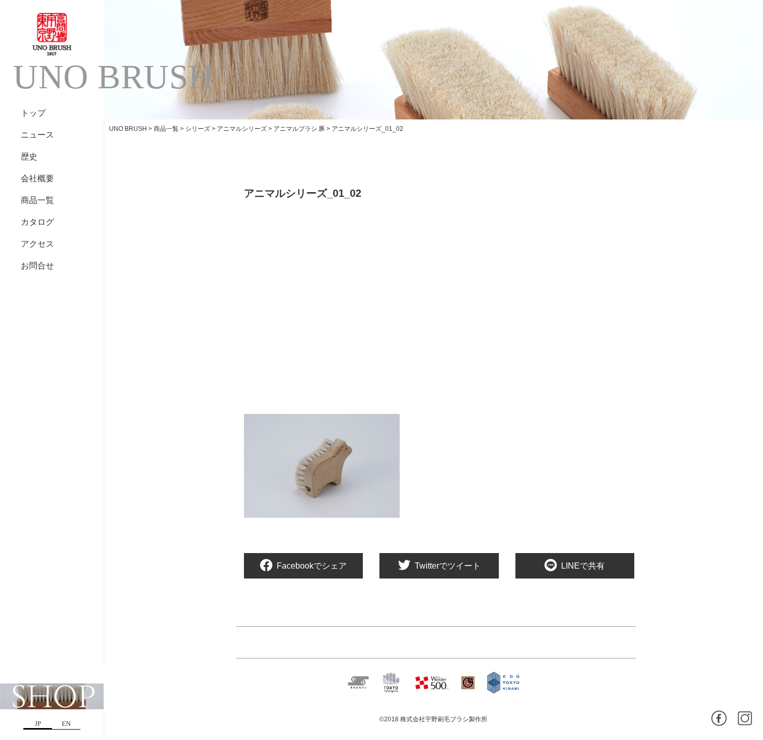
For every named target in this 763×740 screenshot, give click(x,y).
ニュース (37, 134)
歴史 (29, 156)
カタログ (37, 222)
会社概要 (37, 178)
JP (38, 724)
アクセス (37, 243)
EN (66, 724)
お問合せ (37, 265)
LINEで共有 (583, 565)
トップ (33, 113)
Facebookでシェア (312, 565)
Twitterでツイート (448, 565)
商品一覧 (37, 200)
